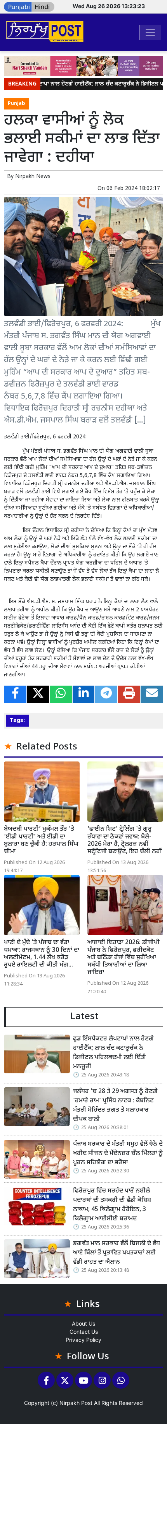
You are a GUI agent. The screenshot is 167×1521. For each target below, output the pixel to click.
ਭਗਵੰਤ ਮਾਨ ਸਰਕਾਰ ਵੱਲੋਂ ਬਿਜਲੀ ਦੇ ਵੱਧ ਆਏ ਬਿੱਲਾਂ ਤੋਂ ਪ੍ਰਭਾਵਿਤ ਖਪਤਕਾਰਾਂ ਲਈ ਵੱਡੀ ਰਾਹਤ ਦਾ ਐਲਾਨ (116, 1253)
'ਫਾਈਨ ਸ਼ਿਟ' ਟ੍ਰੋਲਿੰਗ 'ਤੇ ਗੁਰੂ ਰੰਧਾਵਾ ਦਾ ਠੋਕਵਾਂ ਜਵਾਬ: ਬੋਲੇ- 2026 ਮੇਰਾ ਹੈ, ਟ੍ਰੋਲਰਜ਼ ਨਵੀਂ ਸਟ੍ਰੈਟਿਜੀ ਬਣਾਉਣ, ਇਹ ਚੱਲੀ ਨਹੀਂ (124, 840)
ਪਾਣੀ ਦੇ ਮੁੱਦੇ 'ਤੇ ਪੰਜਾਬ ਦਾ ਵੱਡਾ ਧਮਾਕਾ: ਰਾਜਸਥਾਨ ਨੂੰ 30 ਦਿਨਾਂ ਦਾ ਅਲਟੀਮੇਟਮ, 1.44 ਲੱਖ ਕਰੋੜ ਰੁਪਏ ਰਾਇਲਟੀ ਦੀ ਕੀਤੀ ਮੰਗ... (41, 954)
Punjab (16, 104)
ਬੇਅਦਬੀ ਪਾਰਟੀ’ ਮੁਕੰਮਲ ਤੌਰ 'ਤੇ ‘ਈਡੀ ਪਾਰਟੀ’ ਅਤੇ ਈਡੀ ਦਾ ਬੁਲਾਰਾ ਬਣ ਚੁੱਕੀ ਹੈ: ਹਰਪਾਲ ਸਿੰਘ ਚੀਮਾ (41, 840)
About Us (83, 1323)
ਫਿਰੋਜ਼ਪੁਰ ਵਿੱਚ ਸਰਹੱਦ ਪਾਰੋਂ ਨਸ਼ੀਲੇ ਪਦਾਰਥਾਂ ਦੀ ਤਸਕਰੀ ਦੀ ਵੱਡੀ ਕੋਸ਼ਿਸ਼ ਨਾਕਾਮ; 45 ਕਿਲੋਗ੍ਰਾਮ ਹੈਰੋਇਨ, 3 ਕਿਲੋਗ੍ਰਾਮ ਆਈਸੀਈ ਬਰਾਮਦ (112, 1205)
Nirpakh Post (75, 1403)
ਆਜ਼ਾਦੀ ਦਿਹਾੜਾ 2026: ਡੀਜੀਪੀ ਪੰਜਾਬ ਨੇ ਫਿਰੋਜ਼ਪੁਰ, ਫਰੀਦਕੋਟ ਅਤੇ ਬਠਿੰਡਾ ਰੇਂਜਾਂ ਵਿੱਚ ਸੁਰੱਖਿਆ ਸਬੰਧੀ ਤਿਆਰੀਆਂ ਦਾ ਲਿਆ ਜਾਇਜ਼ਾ (123, 958)
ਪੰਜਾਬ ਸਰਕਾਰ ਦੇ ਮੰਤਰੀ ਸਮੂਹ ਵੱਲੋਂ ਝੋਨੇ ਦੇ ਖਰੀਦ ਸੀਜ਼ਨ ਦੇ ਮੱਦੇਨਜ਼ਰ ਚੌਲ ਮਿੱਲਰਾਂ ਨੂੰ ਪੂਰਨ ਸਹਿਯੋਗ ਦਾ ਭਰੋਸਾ (118, 1153)
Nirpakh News (32, 176)
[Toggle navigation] (150, 32)
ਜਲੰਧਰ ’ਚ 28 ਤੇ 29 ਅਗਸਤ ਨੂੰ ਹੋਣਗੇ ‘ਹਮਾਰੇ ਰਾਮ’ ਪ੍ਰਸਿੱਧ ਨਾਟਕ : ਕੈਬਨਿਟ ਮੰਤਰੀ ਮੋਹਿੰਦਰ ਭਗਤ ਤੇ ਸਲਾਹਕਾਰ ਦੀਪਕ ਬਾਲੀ (115, 1106)
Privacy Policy (83, 1339)
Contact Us (84, 1331)
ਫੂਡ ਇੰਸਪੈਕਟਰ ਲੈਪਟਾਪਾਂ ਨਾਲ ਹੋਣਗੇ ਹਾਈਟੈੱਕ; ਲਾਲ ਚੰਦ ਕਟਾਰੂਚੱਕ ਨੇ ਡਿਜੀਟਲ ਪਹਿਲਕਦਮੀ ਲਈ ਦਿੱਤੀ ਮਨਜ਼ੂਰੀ (113, 1053)
